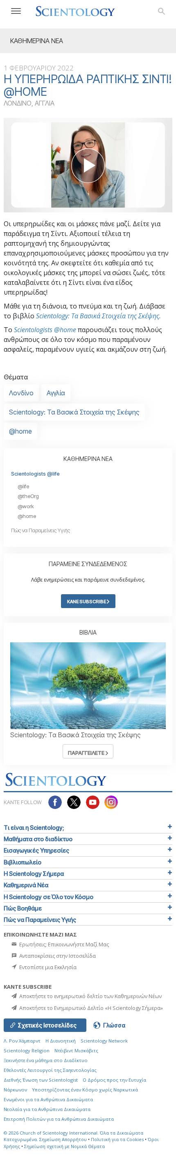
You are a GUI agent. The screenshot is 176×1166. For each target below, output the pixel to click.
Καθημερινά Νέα (26, 885)
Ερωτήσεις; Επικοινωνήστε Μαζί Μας (63, 944)
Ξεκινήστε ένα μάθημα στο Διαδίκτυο (46, 1060)
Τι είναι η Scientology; (34, 827)
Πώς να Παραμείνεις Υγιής (40, 530)
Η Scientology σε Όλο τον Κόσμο (48, 896)
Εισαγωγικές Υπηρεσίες (36, 850)
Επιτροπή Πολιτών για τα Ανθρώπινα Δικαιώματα (59, 1119)
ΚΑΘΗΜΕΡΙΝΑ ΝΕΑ (88, 458)
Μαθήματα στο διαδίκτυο (38, 838)
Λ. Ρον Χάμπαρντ (22, 1041)
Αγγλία (56, 393)
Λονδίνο (21, 393)
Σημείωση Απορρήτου (63, 1139)
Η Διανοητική (60, 1041)
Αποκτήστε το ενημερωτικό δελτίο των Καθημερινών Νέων (90, 996)
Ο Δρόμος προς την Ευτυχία (114, 1080)
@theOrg (28, 496)
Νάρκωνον (15, 1090)
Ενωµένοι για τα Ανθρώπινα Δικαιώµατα (48, 1099)
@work (26, 506)
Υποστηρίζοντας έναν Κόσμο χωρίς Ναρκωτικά (85, 1090)
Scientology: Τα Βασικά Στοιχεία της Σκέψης (97, 315)
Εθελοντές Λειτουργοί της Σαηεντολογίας (50, 1070)
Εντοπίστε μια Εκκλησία (47, 967)
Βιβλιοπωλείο (22, 862)
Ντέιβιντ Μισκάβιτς (76, 1050)
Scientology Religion (27, 1050)
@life (23, 486)
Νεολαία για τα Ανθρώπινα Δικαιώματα (47, 1109)
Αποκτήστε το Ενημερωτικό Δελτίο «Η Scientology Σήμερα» (90, 1008)
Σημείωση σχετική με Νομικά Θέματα (64, 1146)
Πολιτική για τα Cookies (117, 1139)
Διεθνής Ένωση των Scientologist (41, 1080)
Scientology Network (104, 1041)
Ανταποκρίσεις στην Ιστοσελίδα (57, 955)
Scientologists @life (35, 474)
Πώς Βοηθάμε (23, 908)
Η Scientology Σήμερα (34, 873)
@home (20, 431)
